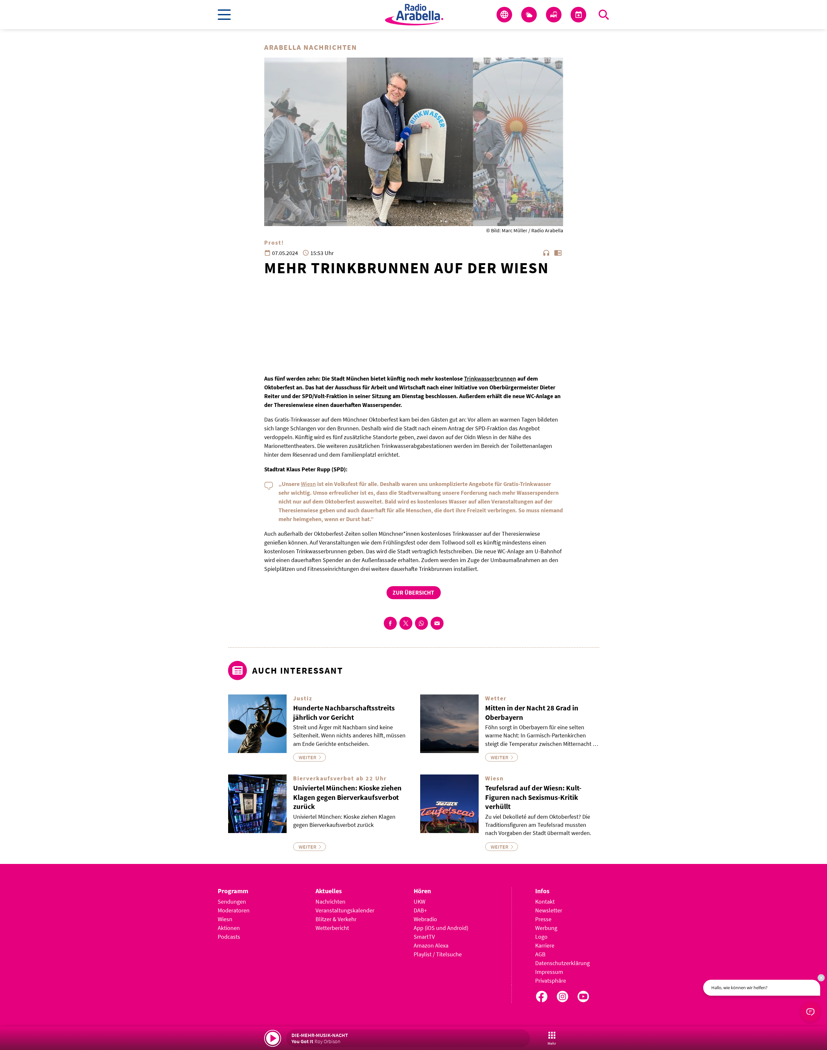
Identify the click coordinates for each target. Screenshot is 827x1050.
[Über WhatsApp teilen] (421, 623)
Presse (543, 919)
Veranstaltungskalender (345, 910)
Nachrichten (330, 901)
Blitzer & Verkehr (336, 919)
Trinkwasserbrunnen (490, 378)
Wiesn (308, 484)
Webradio (425, 919)
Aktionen (229, 928)
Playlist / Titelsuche (438, 954)
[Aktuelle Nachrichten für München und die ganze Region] (504, 14)
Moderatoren (234, 910)
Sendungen (232, 901)
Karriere (544, 945)
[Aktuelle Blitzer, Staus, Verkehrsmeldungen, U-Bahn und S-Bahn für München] (554, 14)
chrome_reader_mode (558, 253)
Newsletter (548, 910)
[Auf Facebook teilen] (390, 623)
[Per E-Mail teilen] (437, 623)
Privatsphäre (550, 980)
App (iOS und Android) (441, 928)
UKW (419, 901)
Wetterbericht (332, 928)
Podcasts (229, 936)
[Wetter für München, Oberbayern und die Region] (529, 14)
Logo (541, 936)
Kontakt (545, 901)
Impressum (549, 972)
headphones (546, 253)
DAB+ (420, 910)
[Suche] (604, 14)
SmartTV (424, 936)
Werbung (546, 928)
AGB (540, 954)
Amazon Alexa (431, 945)
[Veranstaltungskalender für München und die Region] (578, 14)
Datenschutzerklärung (562, 963)
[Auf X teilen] (405, 623)
